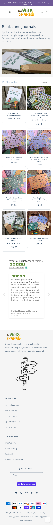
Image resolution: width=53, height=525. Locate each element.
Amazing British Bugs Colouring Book (14, 158)
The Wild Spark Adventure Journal (14, 114)
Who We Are (10, 443)
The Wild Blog (11, 410)
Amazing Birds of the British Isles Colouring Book (14, 200)
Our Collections (12, 405)
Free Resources (11, 416)
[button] (5, 12)
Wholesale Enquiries (14, 459)
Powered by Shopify (29, 513)
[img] (27, 264)
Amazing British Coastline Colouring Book (39, 200)
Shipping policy (41, 517)
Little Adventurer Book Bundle (13, 239)
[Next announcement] (48, 3)
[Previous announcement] (4, 3)
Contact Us (10, 454)
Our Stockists (11, 427)
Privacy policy (14, 517)
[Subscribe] (40, 475)
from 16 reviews (16, 267)
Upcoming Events (12, 422)
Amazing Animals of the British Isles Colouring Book (39, 159)
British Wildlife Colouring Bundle (39, 239)
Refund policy (44, 513)
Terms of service (27, 517)
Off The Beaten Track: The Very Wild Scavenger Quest (39, 115)
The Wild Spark (15, 513)
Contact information (27, 520)
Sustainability (11, 448)
